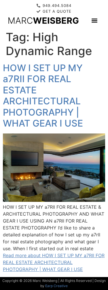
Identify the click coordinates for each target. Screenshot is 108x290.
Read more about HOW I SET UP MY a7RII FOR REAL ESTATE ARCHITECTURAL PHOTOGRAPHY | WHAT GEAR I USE (54, 262)
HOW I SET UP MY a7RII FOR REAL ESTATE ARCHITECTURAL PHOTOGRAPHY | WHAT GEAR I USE (43, 95)
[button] (94, 20)
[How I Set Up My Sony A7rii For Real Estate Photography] (54, 200)
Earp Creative (56, 286)
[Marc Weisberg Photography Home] (43, 20)
